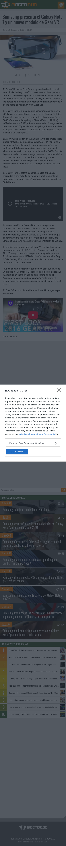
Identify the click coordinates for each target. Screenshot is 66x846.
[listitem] (33, 443)
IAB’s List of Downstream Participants (37, 434)
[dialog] (33, 423)
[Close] (60, 391)
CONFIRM (17, 451)
